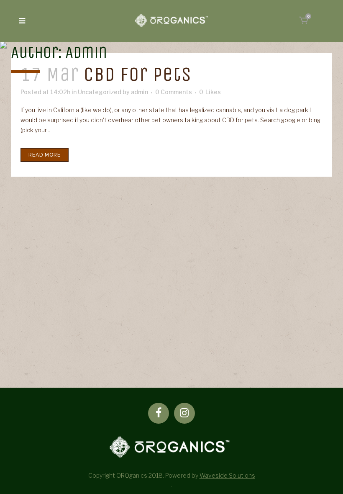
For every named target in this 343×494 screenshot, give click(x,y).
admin (139, 91)
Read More (44, 155)
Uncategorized (99, 91)
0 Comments (173, 91)
